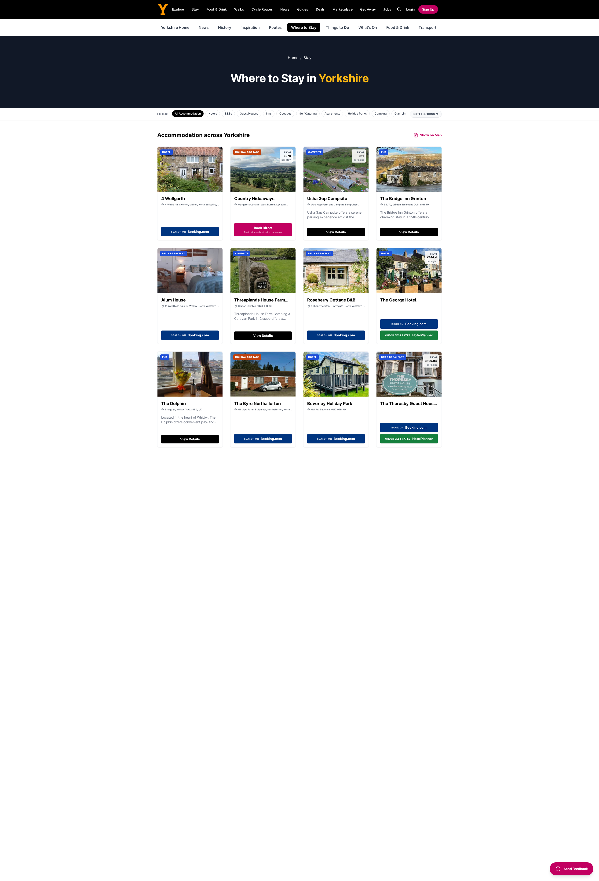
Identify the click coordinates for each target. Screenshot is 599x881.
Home (293, 57)
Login (410, 9)
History (224, 27)
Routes (275, 27)
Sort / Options (426, 114)
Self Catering (308, 113)
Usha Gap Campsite (327, 198)
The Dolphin (173, 403)
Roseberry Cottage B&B (331, 299)
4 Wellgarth (173, 198)
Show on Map (431, 135)
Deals (320, 9)
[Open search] (399, 9)
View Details (336, 232)
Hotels (212, 113)
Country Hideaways (254, 198)
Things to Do (337, 27)
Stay (195, 9)
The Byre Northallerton (257, 403)
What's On (367, 27)
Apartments (332, 113)
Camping (381, 113)
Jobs (387, 9)
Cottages (285, 113)
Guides (302, 9)
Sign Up (428, 9)
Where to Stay (303, 27)
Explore (178, 9)
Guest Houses (249, 113)
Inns (268, 113)
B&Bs (228, 113)
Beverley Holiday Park (329, 403)
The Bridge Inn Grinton (403, 198)
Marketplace (342, 9)
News (284, 9)
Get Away (368, 9)
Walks (239, 9)
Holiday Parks (357, 113)
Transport (427, 27)
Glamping (400, 113)
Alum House (173, 299)
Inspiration (250, 27)
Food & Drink (216, 9)
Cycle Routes (262, 9)
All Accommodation (188, 113)
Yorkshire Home (175, 27)
